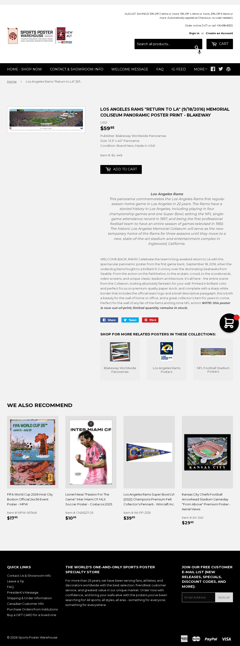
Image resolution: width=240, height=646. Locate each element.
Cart (223, 44)
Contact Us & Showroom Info (29, 575)
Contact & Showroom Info (76, 69)
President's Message (22, 592)
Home (12, 81)
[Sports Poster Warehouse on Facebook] (212, 69)
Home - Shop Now (24, 69)
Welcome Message (129, 69)
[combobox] (168, 44)
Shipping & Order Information (29, 598)
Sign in (194, 33)
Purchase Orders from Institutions (32, 609)
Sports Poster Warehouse (37, 637)
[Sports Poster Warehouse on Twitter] (220, 69)
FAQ (160, 69)
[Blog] (228, 69)
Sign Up (224, 597)
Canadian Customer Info (25, 604)
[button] (168, 52)
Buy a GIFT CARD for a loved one (31, 615)
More (199, 69)
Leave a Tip (15, 581)
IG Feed (179, 69)
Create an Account (219, 33)
